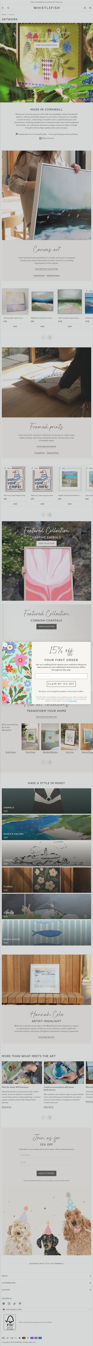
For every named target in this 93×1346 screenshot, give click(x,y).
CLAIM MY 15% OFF (61, 684)
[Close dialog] (5, 645)
